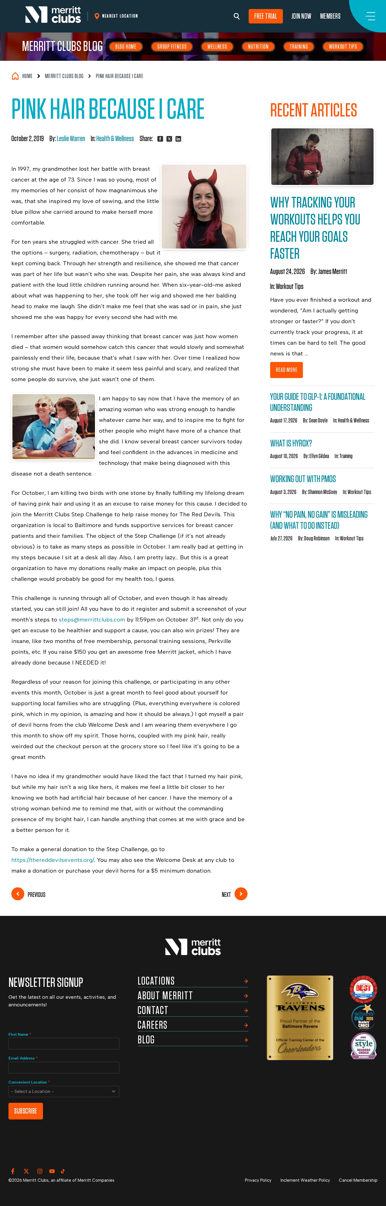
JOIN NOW (301, 16)
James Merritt (332, 272)
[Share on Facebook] (160, 139)
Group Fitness (172, 47)
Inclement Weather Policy (305, 1180)
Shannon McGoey (322, 492)
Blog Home (125, 47)
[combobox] (63, 1091)
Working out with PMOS (303, 479)
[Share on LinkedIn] (178, 139)
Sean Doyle (318, 420)
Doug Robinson (316, 538)
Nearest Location (120, 16)
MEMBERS (330, 16)
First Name (19, 1034)
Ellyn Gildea (319, 456)
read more (286, 370)
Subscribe (25, 1111)
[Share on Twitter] (169, 139)
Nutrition (258, 47)
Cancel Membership (358, 1180)
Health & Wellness (115, 139)
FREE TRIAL (265, 16)
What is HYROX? (291, 443)
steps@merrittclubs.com (92, 619)
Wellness (217, 47)
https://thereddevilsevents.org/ (52, 860)
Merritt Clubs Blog (62, 47)
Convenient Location (29, 1082)
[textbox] (58, 1091)
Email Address (23, 1058)
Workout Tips (343, 47)
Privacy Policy (258, 1180)
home (27, 76)
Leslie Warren (71, 139)
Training (299, 47)
